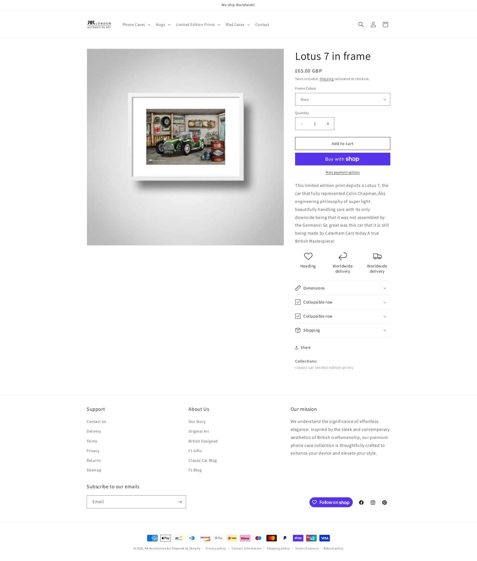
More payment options (343, 172)
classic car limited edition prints (324, 367)
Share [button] (306, 347)
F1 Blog (195, 470)
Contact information (246, 548)
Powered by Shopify (186, 548)
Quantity (302, 113)
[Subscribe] (180, 501)
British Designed (203, 441)
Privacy (93, 450)
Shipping (327, 79)
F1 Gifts (195, 450)
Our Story (197, 421)
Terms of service (306, 548)
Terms (92, 441)
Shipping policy (278, 548)
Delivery (94, 431)
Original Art (199, 431)
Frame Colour (305, 88)
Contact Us (96, 421)
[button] (136, 24)
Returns (94, 460)
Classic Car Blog (203, 460)
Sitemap (94, 470)
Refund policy (333, 548)
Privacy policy (216, 548)
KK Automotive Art (158, 548)
